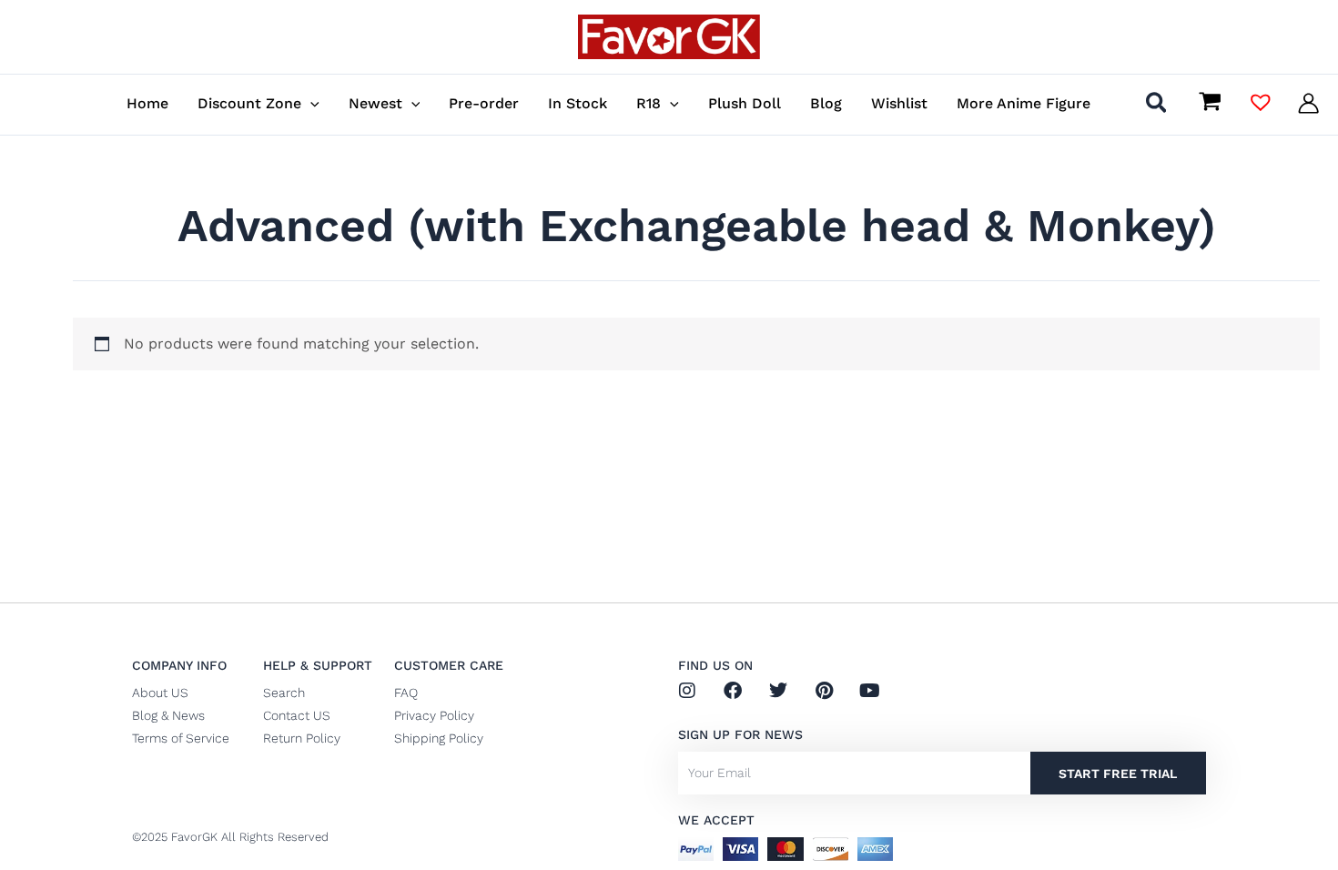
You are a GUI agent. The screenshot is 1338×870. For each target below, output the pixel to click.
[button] (310, 103)
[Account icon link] (1308, 103)
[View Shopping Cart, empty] (1210, 104)
